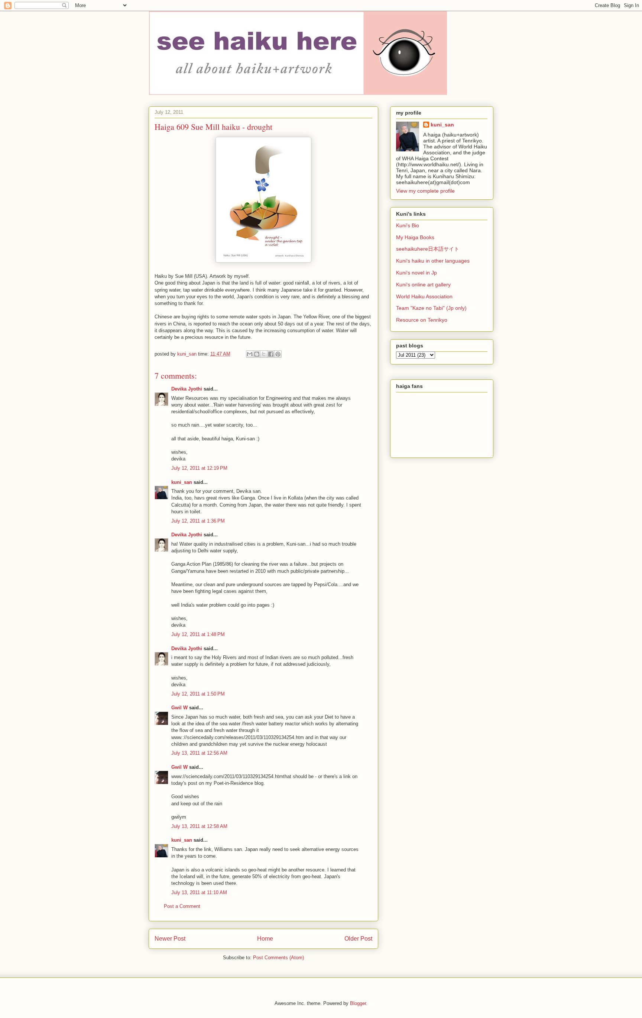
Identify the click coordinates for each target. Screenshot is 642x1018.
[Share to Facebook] (271, 354)
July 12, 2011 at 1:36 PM (198, 521)
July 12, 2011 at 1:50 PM (198, 694)
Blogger (358, 1003)
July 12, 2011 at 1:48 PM (198, 634)
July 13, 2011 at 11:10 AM (199, 892)
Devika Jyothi (186, 389)
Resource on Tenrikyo (421, 320)
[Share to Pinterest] (278, 354)
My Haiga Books (415, 237)
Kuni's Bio (407, 225)
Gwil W (179, 707)
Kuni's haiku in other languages (433, 261)
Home (265, 938)
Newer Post (170, 938)
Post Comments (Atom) (278, 957)
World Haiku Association (424, 296)
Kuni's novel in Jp (416, 273)
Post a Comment (182, 906)
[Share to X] (264, 354)
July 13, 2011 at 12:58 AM (199, 826)
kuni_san (181, 482)
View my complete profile (425, 191)
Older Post (358, 938)
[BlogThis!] (256, 354)
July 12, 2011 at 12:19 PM (199, 468)
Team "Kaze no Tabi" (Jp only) (431, 308)
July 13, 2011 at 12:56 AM (199, 753)
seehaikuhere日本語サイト (427, 249)
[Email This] (249, 354)
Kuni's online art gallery (423, 285)
